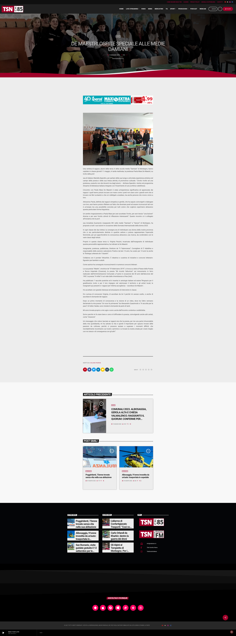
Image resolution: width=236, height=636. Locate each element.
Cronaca (88, 471)
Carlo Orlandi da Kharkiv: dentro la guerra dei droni (120, 535)
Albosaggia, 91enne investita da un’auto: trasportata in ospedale (135, 476)
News (118, 36)
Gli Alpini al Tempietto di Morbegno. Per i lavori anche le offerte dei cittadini (120, 550)
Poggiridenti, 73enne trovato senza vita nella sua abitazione (99, 476)
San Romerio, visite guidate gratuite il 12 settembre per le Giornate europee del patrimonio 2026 (86, 551)
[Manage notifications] (231, 631)
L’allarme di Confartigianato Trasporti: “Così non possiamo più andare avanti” (121, 526)
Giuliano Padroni (95, 363)
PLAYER (228, 9)
